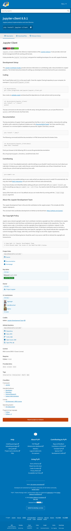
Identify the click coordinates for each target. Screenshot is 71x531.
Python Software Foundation (36, 497)
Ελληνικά (46, 518)
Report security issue (35, 466)
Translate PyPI (58, 449)
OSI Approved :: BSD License (14, 401)
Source (8, 257)
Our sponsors (35, 453)
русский (29, 519)
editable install (16, 95)
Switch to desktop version (35, 508)
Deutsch (52, 518)
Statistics (35, 449)
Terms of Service (35, 464)
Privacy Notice (35, 471)
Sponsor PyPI (58, 451)
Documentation (10, 261)
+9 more (6, 312)
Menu (63, 4)
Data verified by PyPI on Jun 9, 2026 (12, 254)
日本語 (24, 518)
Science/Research (11, 394)
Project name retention (11, 451)
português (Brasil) (31, 518)
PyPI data (6, 272)
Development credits (58, 453)
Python (8, 412)
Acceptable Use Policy (34, 473)
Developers (9, 390)
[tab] (9, 36)
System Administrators (12, 396)
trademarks (50, 493)
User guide (12, 449)
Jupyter (8, 385)
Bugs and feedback (58, 444)
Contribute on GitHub (58, 446)
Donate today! (35, 489)
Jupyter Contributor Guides (13, 68)
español (14, 518)
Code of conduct (34, 468)
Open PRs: (10, 343)
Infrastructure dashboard (35, 446)
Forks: (9, 337)
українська (40, 518)
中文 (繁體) (65, 518)
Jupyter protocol (45, 52)
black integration (17, 181)
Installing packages (11, 444)
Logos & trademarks (35, 451)
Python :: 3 (9, 414)
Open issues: (11, 340)
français (19, 518)
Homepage (9, 264)
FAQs (12, 453)
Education (8, 392)
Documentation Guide (42, 124)
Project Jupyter (10, 289)
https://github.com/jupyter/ (55, 211)
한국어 (45, 519)
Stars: (9, 334)
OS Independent (10, 407)
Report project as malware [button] (35, 420)
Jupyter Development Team (15, 320)
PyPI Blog (35, 444)
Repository (9, 331)
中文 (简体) (58, 518)
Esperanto (39, 519)
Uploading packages (12, 446)
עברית (34, 519)
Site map (35, 499)
